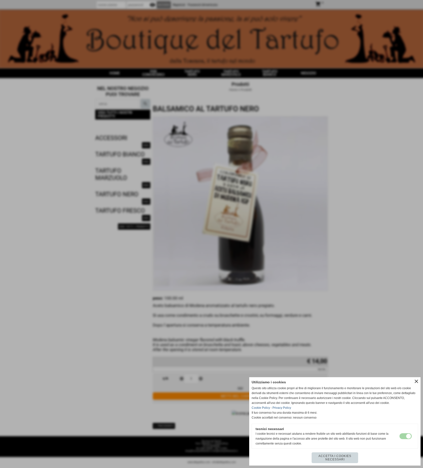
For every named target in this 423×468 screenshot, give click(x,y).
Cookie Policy (261, 408)
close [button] (416, 381)
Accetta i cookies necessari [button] (334, 457)
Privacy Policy (281, 408)
